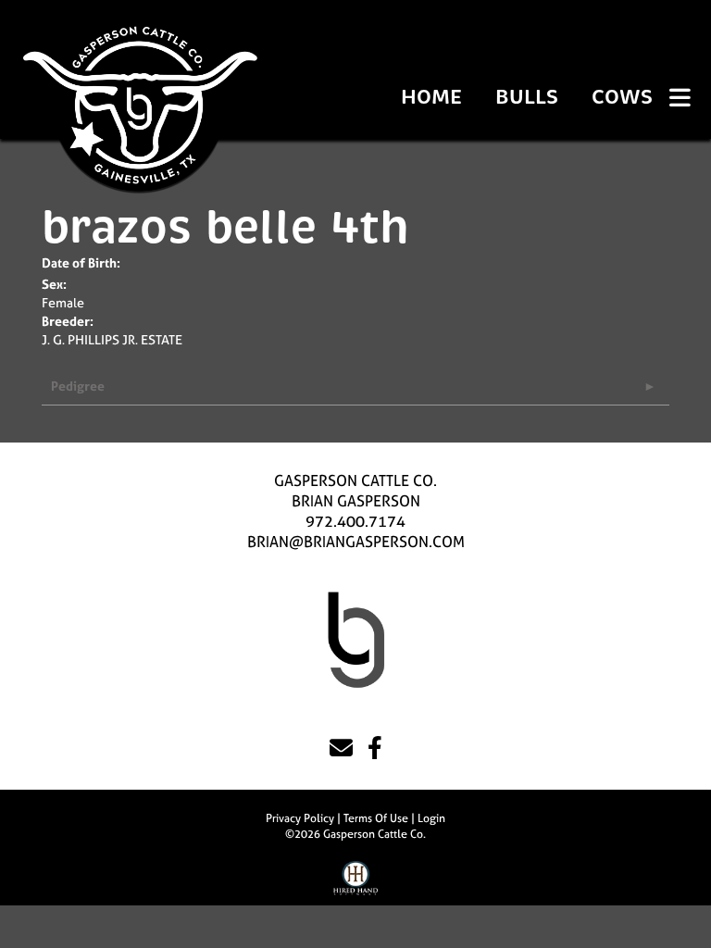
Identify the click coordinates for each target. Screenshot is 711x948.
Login (431, 818)
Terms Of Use (375, 818)
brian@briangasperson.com (356, 541)
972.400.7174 (355, 521)
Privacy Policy (300, 818)
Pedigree (78, 385)
